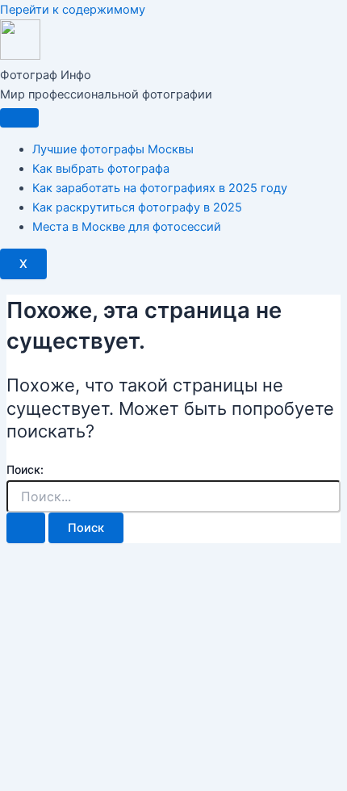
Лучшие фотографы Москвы (113, 149)
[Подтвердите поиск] (25, 528)
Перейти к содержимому (72, 9)
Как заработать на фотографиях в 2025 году (159, 188)
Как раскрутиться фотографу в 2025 (137, 207)
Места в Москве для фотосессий (126, 227)
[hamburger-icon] (19, 118)
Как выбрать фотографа (100, 168)
